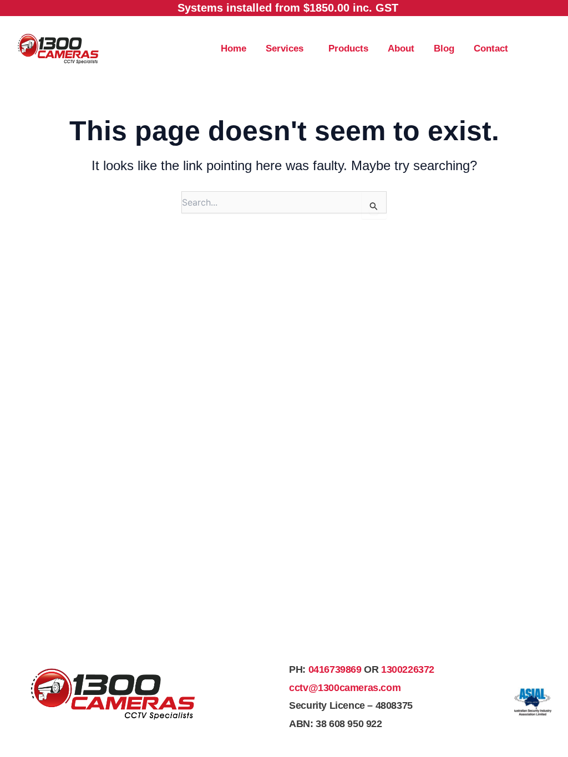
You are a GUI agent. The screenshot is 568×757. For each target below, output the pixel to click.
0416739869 (335, 669)
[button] (287, 48)
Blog (444, 48)
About (401, 48)
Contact (491, 48)
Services (284, 48)
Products (348, 48)
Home (233, 48)
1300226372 (407, 669)
